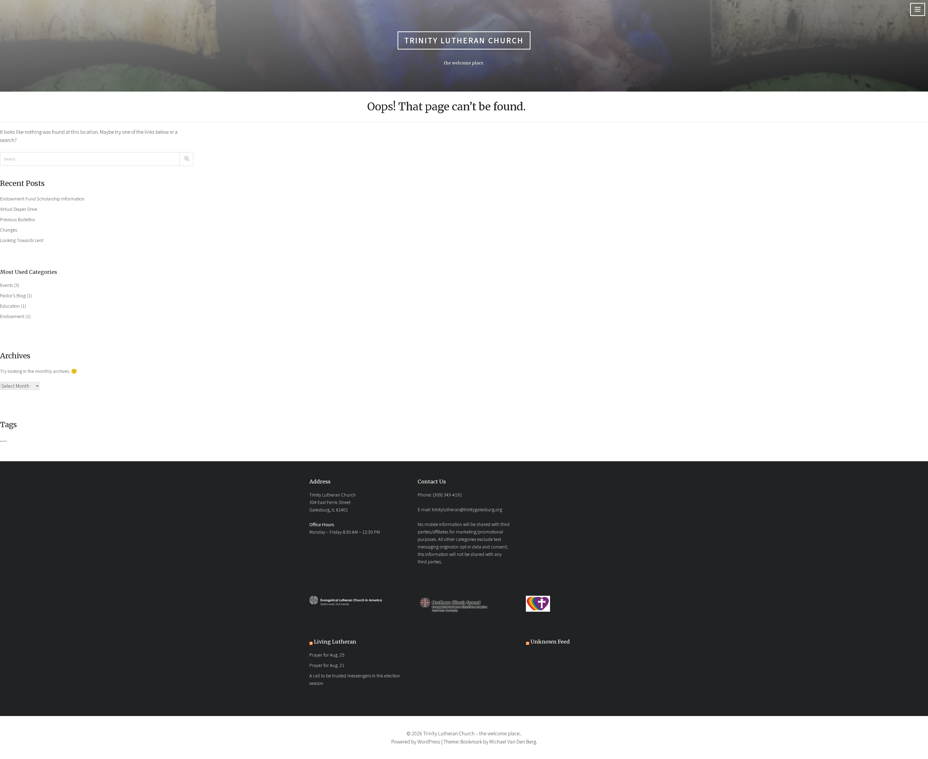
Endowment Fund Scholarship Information (42, 199)
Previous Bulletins (17, 219)
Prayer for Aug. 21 (326, 665)
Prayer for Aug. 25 (326, 655)
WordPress (428, 741)
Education (10, 306)
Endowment (12, 316)
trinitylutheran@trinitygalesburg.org (467, 509)
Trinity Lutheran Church (464, 40)
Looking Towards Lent (22, 240)
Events (6, 285)
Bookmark (471, 741)
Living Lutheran (335, 641)
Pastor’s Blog (13, 295)
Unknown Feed (550, 641)
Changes (8, 230)
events (3, 441)
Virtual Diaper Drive (18, 209)
